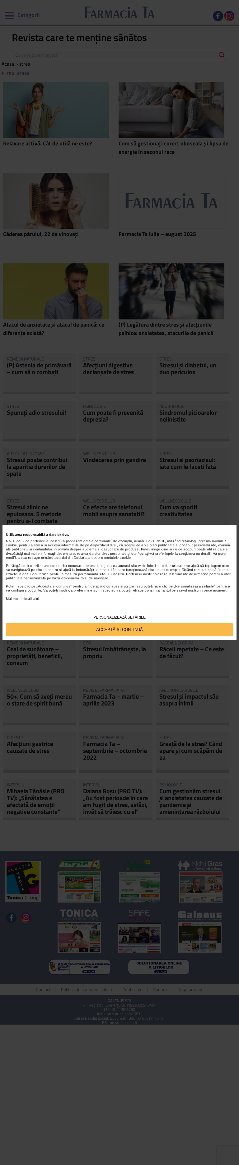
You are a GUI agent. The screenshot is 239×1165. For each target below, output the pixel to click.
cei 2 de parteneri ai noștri (38, 541)
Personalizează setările (119, 617)
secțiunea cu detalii (195, 553)
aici (36, 599)
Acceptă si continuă (119, 629)
